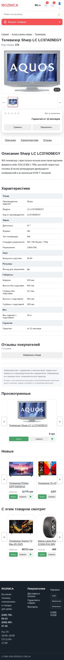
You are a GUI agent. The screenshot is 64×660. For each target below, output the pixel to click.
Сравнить (18, 127)
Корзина (55, 590)
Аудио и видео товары (22, 34)
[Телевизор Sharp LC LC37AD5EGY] (32, 412)
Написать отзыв (32, 355)
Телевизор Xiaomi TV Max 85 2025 (20, 543)
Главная (5, 34)
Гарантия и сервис (34, 601)
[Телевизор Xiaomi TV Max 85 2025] (21, 527)
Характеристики (29, 140)
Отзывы (47, 140)
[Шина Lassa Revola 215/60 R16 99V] (50, 527)
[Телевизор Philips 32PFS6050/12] (21, 469)
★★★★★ (12, 113)
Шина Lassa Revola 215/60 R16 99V (48, 543)
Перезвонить (46, 127)
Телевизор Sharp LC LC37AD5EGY (28, 425)
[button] (52, 439)
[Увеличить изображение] (32, 71)
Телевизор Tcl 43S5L (49, 483)
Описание (10, 140)
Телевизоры (40, 34)
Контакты (33, 607)
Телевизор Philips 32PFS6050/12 (19, 485)
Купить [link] (18, 439)
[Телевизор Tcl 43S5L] (50, 469)
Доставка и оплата (34, 595)
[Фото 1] (13, 102)
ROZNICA (9, 5)
